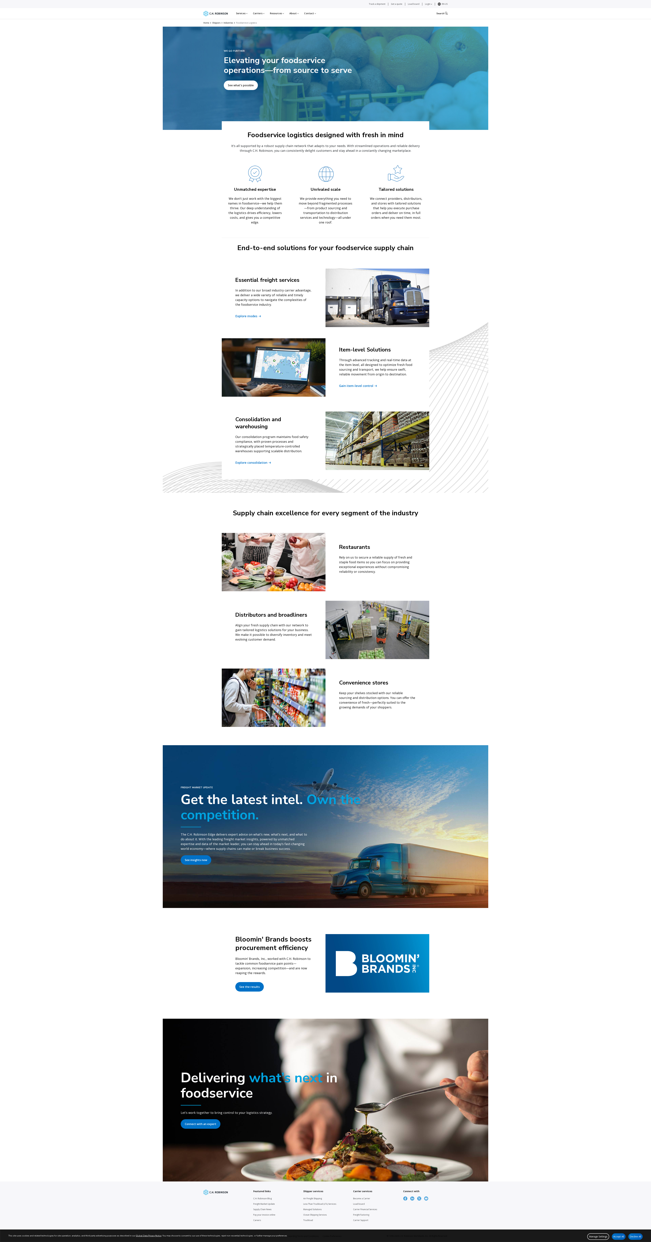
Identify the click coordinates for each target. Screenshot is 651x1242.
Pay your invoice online (264, 1214)
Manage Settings (598, 1236)
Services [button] (241, 13)
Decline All (635, 1236)
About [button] (293, 13)
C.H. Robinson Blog (262, 1198)
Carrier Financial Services (365, 1209)
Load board (413, 4)
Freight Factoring (361, 1214)
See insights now (196, 860)
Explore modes (246, 316)
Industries (228, 22)
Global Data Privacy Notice (148, 1235)
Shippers (216, 22)
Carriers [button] (258, 13)
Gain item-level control (356, 386)
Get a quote (396, 4)
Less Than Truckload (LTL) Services (319, 1203)
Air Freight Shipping (312, 1198)
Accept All (618, 1236)
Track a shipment (377, 4)
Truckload (308, 1220)
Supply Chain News (262, 1209)
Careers (257, 1220)
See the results (249, 987)
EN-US (445, 4)
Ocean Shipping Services (315, 1214)
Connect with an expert (200, 1124)
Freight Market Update (264, 1203)
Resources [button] (276, 13)
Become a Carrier (361, 1198)
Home (206, 22)
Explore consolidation (251, 463)
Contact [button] (309, 13)
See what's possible (241, 85)
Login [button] (428, 4)
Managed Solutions (312, 1209)
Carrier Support (360, 1220)
